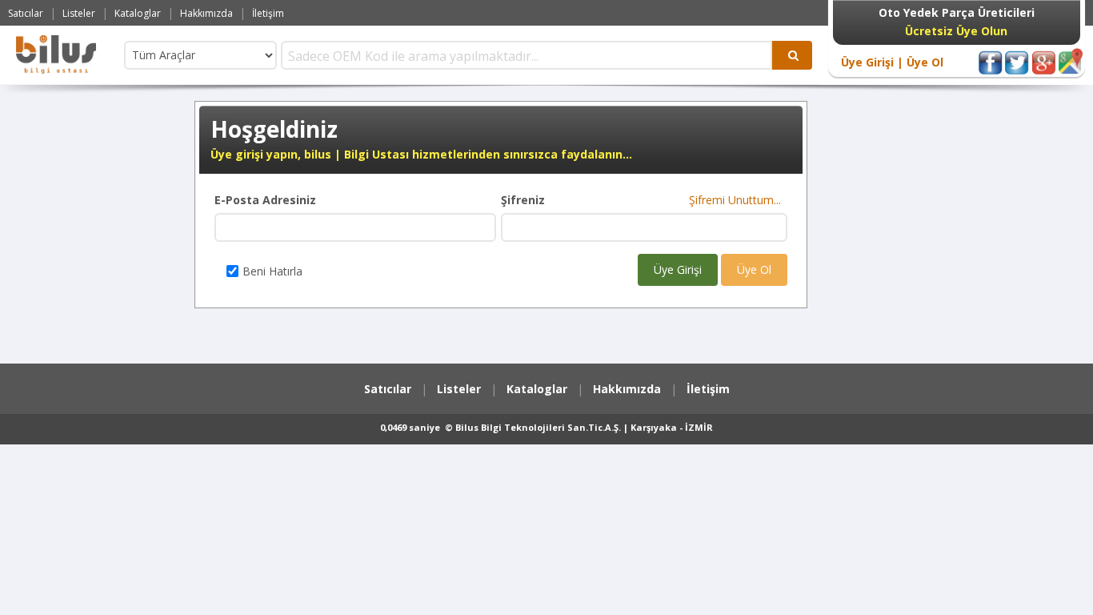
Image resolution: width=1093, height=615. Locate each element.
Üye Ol (923, 62)
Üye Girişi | (872, 62)
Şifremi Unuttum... (738, 199)
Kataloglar (137, 13)
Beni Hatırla (272, 271)
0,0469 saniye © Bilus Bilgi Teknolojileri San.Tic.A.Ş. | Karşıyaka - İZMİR (546, 427)
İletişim (268, 13)
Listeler (78, 13)
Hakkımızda (206, 13)
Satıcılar (25, 13)
